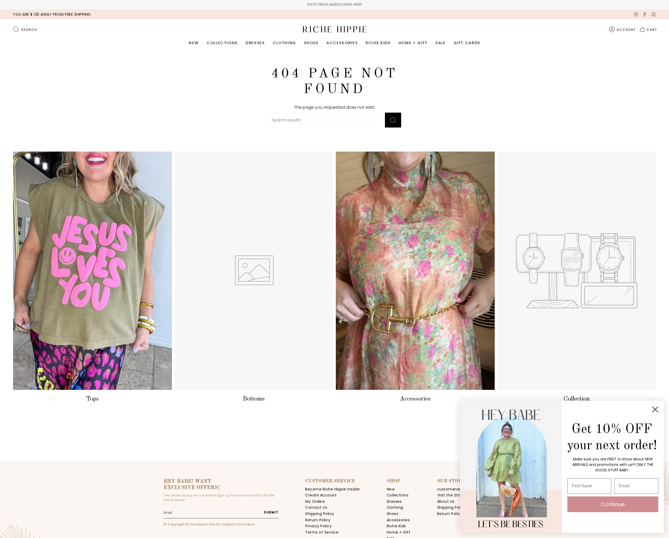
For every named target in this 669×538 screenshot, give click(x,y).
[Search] (393, 120)
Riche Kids (396, 526)
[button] (194, 43)
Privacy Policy (318, 526)
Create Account (321, 495)
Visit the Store (451, 495)
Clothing (395, 507)
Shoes (393, 513)
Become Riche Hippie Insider (332, 489)
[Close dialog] (655, 409)
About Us (445, 501)
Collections (398, 495)
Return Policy (318, 520)
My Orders (315, 501)
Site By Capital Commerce (232, 524)
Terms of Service (321, 532)
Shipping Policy (319, 513)
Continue (613, 504)
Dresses (394, 501)
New (391, 489)
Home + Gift (399, 532)
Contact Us (316, 507)
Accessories (398, 520)
